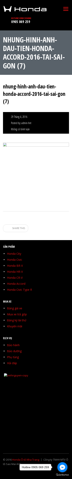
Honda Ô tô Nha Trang (25, 459)
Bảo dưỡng (14, 351)
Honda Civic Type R (19, 290)
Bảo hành (13, 345)
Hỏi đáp (12, 363)
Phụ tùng (13, 357)
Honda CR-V (15, 278)
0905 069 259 (20, 21)
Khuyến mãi (14, 326)
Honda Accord (16, 284)
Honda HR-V (15, 272)
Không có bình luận (20, 129)
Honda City (14, 254)
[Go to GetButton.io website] (62, 475)
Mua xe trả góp (17, 314)
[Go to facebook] (62, 467)
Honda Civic (14, 260)
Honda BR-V (15, 266)
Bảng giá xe (14, 308)
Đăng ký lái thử (16, 320)
